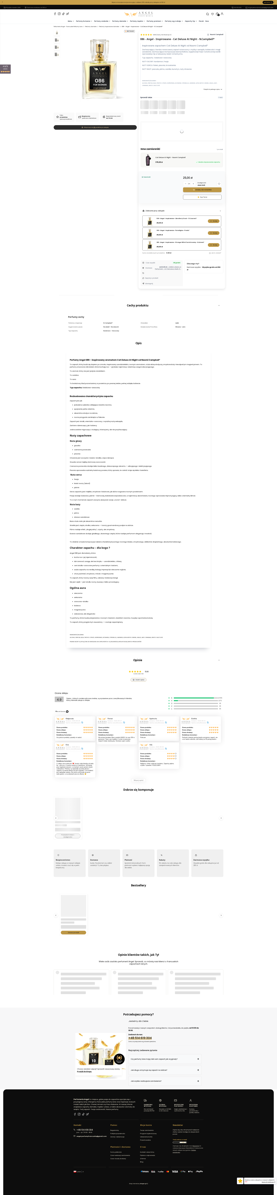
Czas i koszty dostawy (118, 1159)
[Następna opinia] (221, 978)
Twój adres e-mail (180, 1140)
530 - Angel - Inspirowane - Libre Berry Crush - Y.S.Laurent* (177, 218)
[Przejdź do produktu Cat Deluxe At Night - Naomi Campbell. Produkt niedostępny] (67, 810)
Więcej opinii (138, 780)
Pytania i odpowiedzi (147, 1155)
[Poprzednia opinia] (56, 978)
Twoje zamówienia (147, 1130)
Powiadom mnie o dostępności (67, 836)
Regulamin (196, 1146)
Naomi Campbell (216, 35)
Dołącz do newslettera (183, 1142)
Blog (141, 1162)
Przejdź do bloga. (84, 1071)
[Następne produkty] (221, 818)
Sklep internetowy (138, 1183)
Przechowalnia (145, 1140)
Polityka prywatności (117, 1134)
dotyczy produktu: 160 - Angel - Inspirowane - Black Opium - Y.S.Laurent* (85, 984)
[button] (219, 183)
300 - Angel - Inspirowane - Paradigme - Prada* (173, 230)
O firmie (143, 1159)
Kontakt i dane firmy (147, 1152)
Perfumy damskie (91, 26)
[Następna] (275, 2)
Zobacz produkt (73, 932)
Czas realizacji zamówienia (120, 1155)
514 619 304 (237, 7)
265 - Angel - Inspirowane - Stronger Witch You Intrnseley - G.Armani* (180, 242)
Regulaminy (114, 1130)
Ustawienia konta (146, 1137)
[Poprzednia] (2, 2)
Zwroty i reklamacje (117, 1137)
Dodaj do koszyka (204, 190)
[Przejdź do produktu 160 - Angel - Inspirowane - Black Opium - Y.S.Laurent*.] (73, 907)
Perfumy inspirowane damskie (109, 26)
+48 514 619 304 (140, 1038)
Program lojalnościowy (148, 1134)
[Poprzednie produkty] (56, 818)
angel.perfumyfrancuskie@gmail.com (260, 7)
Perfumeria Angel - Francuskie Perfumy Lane (68, 26)
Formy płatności (116, 1152)
